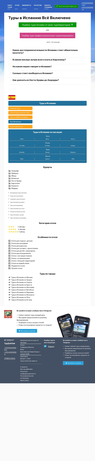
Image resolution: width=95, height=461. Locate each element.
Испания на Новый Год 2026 (17, 211)
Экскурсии (38, 5)
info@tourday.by (9, 358)
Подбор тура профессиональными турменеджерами (47, 35)
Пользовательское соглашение (27, 377)
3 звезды (21, 227)
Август (73, 139)
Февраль (73, 152)
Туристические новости (28, 361)
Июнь (22, 139)
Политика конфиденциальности (28, 372)
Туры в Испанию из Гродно (21, 280)
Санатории (24, 356)
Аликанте (15, 186)
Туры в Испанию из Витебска (22, 290)
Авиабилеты (26, 5)
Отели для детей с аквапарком (23, 251)
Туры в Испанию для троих (17, 208)
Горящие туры (15, 108)
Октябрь (47, 145)
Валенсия (15, 178)
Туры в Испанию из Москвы (22, 277)
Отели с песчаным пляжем (21, 256)
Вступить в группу (28, 331)
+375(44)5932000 (87, 7)
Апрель (47, 159)
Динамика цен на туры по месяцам (29, 341)
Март (22, 159)
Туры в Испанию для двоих (17, 202)
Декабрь (22, 152)
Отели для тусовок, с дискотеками (24, 248)
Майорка (14, 173)
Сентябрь (22, 145)
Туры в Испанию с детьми (17, 214)
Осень (47, 143)
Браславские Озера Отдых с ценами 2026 (30, 353)
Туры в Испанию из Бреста (21, 285)
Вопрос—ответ (25, 358)
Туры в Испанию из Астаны (21, 300)
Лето (48, 136)
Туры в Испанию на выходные (18, 218)
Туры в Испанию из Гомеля (21, 282)
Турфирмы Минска (27, 347)
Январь (47, 152)
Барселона (15, 183)
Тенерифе (15, 171)
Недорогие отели (18, 266)
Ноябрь (73, 145)
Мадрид (14, 188)
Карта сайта (24, 380)
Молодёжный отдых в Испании (18, 192)
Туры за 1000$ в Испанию (19, 117)
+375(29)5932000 (87, 3)
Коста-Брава (16, 181)
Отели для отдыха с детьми (22, 241)
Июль (47, 139)
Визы (22, 349)
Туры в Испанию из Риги (20, 297)
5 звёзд (22, 232)
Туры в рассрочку (16, 126)
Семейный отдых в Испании (17, 199)
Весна (47, 156)
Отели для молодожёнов (21, 253)
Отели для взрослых (19, 246)
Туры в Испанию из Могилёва (22, 287)
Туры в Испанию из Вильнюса (22, 295)
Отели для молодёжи (19, 243)
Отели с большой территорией (23, 261)
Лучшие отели (16, 268)
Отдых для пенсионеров (16, 196)
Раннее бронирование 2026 (20, 113)
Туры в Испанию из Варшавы (22, 292)
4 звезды (21, 229)
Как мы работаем (26, 369)
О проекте (23, 367)
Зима (48, 149)
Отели (17, 5)
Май (73, 159)
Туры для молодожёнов (16, 205)
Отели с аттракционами (20, 258)
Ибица (13, 176)
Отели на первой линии (20, 263)
